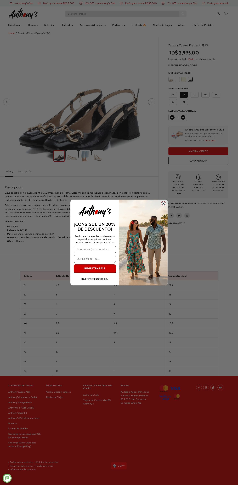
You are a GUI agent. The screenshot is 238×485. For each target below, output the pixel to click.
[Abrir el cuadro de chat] (7, 478)
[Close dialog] (163, 203)
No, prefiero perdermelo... (94, 278)
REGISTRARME (94, 268)
